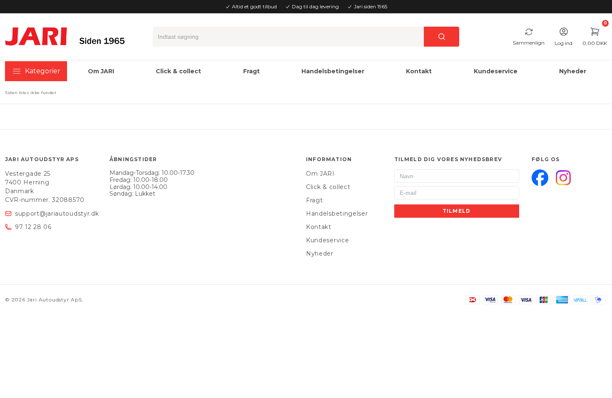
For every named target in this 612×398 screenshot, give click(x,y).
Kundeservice (327, 240)
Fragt (314, 200)
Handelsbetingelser (337, 213)
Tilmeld (456, 211)
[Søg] (441, 37)
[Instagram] (563, 177)
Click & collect (328, 187)
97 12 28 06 (33, 227)
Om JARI (320, 173)
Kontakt (318, 227)
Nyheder (319, 253)
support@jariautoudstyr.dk (57, 213)
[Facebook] (540, 177)
